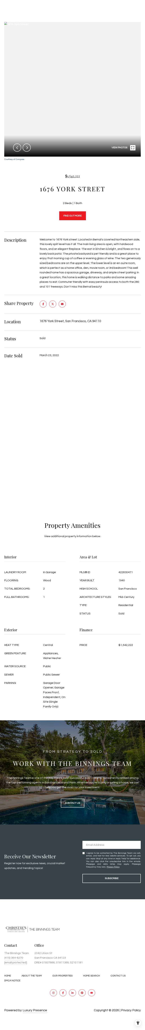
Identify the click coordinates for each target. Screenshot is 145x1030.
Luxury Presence (35, 1010)
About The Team (32, 976)
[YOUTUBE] (91, 992)
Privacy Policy (113, 867)
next (27, 147)
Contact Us (118, 976)
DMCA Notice (12, 980)
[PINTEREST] (82, 992)
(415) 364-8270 (13, 957)
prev (17, 147)
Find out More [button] (72, 216)
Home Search (91, 976)
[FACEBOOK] (62, 992)
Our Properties (62, 976)
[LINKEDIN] (72, 992)
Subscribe (111, 878)
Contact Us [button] (72, 803)
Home (7, 976)
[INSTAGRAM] (53, 992)
